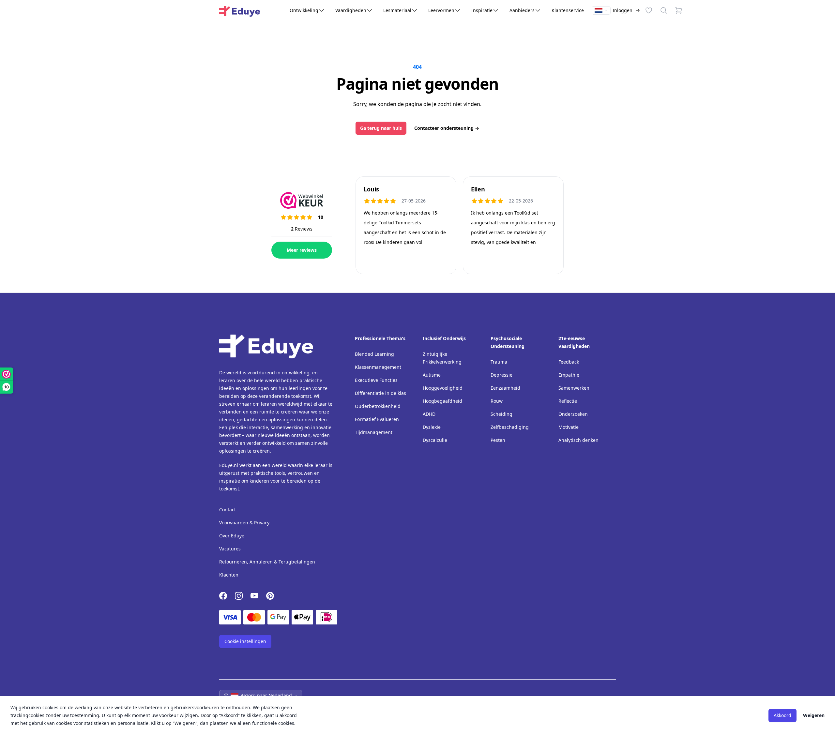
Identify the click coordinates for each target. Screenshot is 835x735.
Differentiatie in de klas (380, 393)
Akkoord (782, 715)
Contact (227, 509)
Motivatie (568, 427)
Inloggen (622, 10)
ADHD (429, 414)
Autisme (432, 375)
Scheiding (501, 414)
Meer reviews (302, 250)
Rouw (497, 401)
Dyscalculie (435, 440)
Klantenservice (568, 10)
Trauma (499, 362)
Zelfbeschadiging (510, 427)
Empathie (568, 375)
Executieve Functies (376, 380)
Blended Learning (374, 354)
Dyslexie (432, 427)
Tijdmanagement (373, 432)
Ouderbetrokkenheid (378, 406)
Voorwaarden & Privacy (244, 522)
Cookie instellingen (245, 641)
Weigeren (814, 715)
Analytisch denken (578, 440)
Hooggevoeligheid (443, 388)
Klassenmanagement (378, 367)
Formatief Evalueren (377, 419)
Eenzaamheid (505, 388)
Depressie (501, 375)
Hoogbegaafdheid (442, 401)
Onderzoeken (573, 414)
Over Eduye (231, 535)
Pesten (498, 440)
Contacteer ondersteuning (446, 128)
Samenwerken (573, 388)
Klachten (228, 575)
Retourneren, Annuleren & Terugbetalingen (267, 562)
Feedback (568, 362)
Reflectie (567, 401)
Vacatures (230, 549)
